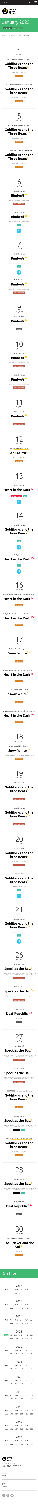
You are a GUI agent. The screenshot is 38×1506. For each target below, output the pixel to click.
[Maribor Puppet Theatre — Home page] (9, 11)
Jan (6, 1290)
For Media (4, 1475)
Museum (4, 2)
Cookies (4, 1483)
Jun (31, 1290)
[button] (35, 2)
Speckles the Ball (17, 968)
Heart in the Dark (17, 490)
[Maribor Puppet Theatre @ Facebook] (3, 1495)
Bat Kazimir (17, 453)
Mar (16, 1290)
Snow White (17, 653)
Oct (21, 1308)
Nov (26, 1308)
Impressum (4, 1486)
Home (4, 35)
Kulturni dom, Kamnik (21, 448)
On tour (20, 28)
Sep (16, 1308)
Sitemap (4, 1484)
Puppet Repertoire (24, 35)
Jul (16, 1293)
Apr (21, 1290)
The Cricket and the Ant (19, 1245)
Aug (20, 1293)
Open (14, 28)
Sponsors (4, 1473)
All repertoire (7, 28)
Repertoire (12, 35)
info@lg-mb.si (6, 1466)
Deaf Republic (17, 1013)
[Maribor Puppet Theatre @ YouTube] (12, 1495)
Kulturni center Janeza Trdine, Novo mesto (21, 594)
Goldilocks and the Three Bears (19, 66)
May (26, 1290)
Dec (31, 1308)
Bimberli (17, 195)
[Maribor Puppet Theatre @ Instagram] (7, 1495)
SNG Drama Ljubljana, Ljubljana (21, 1091)
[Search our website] (30, 2)
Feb (11, 1290)
